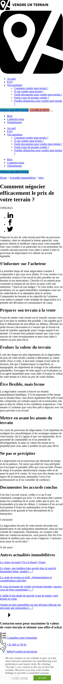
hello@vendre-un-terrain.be (21, 651)
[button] (51, 110)
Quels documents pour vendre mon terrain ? (38, 94)
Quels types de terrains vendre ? (31, 97)
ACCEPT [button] (42, 678)
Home (3, 177)
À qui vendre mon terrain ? (29, 91)
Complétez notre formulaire (21, 637)
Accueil (11, 78)
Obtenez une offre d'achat (14, 109)
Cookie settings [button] (19, 677)
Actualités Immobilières (23, 177)
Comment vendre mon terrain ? (31, 88)
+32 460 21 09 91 (39, 109)
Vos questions (14, 85)
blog (41, 177)
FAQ (10, 81)
